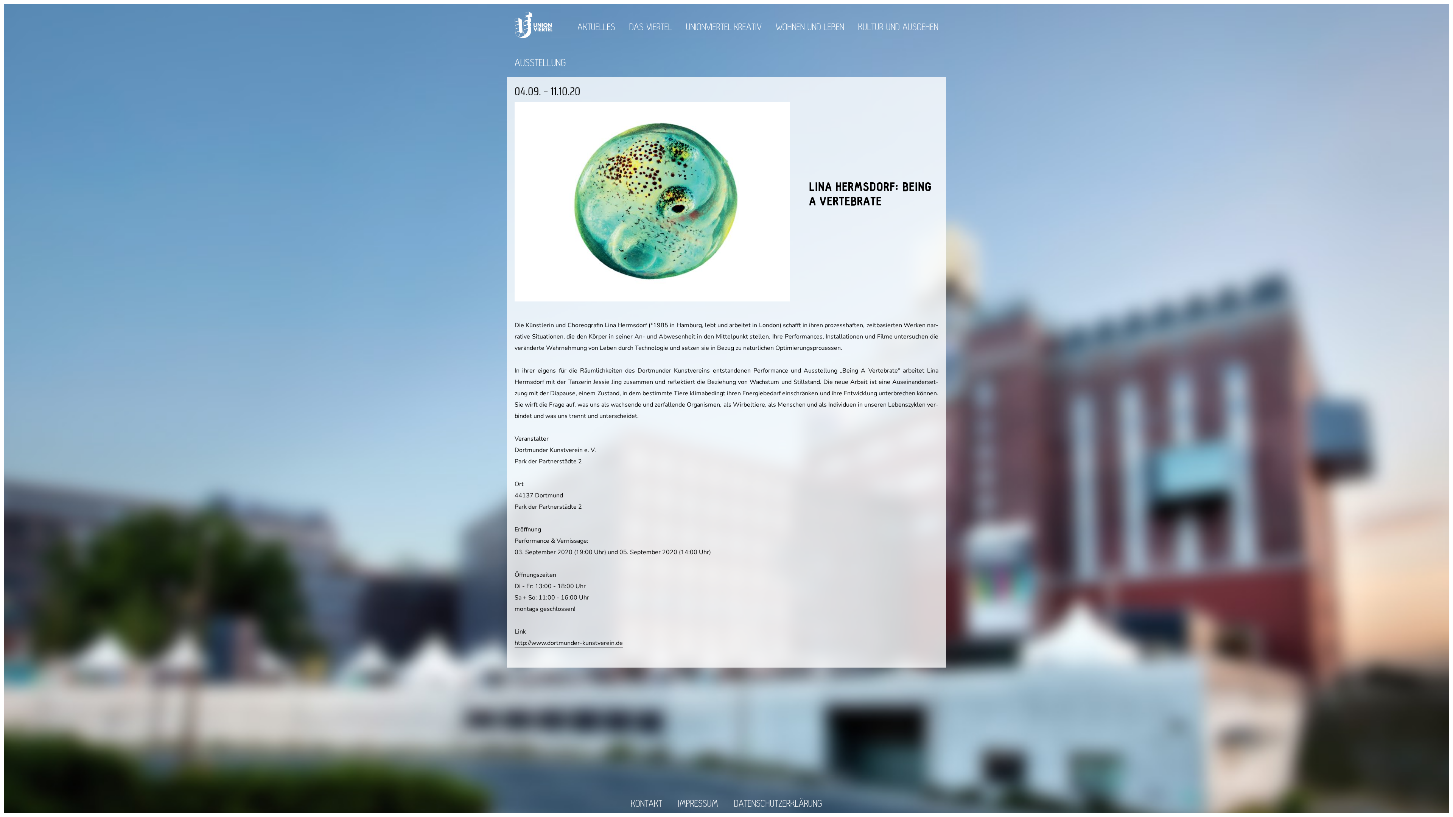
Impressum (698, 804)
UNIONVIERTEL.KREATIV (724, 27)
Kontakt (646, 804)
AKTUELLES (596, 27)
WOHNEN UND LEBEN (810, 27)
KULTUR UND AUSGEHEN (898, 27)
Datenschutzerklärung (778, 804)
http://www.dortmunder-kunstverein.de (569, 643)
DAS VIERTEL (650, 27)
